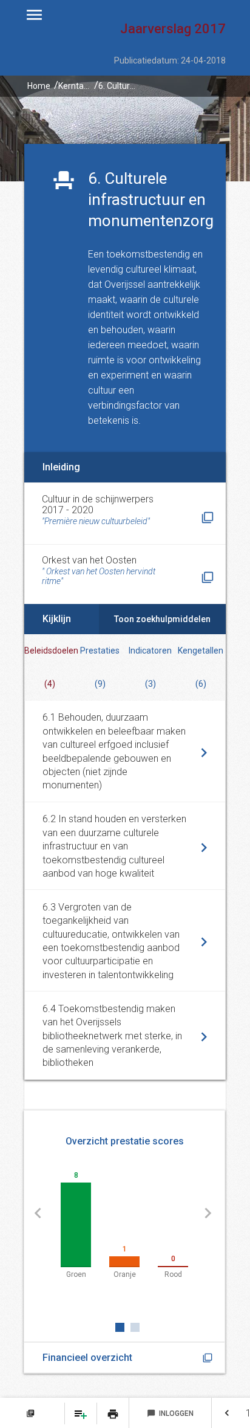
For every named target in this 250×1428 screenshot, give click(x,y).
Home (38, 86)
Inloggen (170, 1413)
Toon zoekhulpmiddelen (162, 619)
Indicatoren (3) (150, 667)
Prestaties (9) (100, 667)
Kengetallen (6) (200, 667)
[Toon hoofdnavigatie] (34, 15)
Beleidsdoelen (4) (49, 667)
